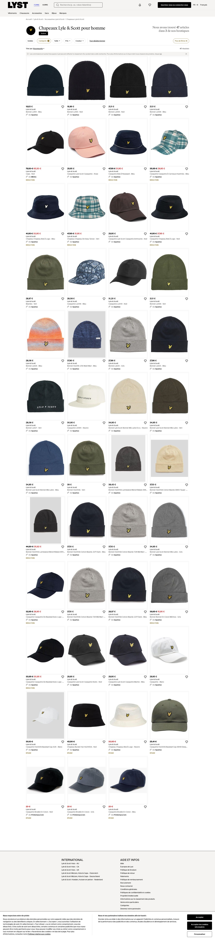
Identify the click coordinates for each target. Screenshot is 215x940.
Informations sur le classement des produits (137, 899)
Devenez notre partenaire (130, 909)
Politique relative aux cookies (39, 934)
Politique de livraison (128, 870)
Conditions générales (128, 889)
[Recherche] (57, 4)
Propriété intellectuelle (129, 896)
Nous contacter (126, 886)
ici (161, 54)
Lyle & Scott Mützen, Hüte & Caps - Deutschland (80, 876)
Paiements (124, 876)
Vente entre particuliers (129, 902)
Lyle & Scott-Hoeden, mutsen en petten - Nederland (82, 879)
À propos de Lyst (126, 867)
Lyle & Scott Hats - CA (70, 867)
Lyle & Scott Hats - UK (70, 870)
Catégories (124, 905)
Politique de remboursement (131, 879)
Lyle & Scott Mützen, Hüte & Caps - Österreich (79, 873)
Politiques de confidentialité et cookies (135, 892)
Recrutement (125, 883)
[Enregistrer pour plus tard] (62, 106)
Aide (122, 863)
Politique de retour (127, 873)
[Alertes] (140, 5)
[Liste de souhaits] (150, 5)
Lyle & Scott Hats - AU (70, 863)
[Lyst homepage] (18, 5)
